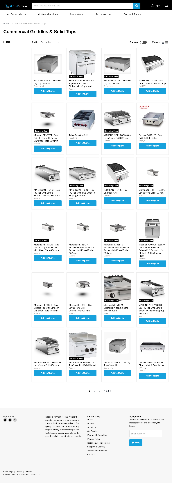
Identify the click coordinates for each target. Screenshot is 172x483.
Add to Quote (48, 91)
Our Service (92, 431)
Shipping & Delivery (96, 447)
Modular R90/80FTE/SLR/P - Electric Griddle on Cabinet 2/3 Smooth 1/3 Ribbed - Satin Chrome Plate (152, 250)
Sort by (35, 42)
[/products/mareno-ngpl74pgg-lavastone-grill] (48, 346)
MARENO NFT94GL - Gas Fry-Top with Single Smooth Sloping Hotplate (47, 193)
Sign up (136, 442)
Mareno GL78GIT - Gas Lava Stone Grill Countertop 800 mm (80, 308)
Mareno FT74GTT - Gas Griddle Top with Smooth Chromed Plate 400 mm (46, 308)
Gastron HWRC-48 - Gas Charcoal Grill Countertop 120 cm (152, 365)
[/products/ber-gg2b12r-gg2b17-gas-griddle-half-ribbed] (152, 119)
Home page (8, 472)
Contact (91, 454)
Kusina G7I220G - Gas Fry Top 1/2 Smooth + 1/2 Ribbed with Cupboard (81, 83)
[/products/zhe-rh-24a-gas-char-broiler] (82, 119)
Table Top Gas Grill (78, 135)
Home (6, 23)
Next (106, 391)
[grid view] (163, 42)
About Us (91, 427)
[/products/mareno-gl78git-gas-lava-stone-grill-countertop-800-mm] (82, 288)
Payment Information (97, 435)
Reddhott (73, 138)
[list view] (167, 42)
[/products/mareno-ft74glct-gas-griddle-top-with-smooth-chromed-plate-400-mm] (48, 288)
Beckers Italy (39, 86)
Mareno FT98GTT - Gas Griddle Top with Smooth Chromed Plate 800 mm (46, 138)
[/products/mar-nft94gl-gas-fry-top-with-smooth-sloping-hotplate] (48, 173)
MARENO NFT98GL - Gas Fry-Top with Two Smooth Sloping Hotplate (82, 193)
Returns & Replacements (98, 443)
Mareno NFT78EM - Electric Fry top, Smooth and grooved (116, 308)
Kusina (72, 89)
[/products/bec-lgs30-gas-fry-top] (117, 346)
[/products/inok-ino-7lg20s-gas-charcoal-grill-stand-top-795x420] (152, 64)
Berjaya (142, 141)
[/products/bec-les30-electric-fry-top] (48, 64)
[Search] (136, 6)
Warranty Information (97, 450)
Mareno (37, 143)
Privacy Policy (93, 439)
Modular (142, 259)
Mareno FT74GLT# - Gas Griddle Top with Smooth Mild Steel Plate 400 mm (46, 247)
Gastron (142, 371)
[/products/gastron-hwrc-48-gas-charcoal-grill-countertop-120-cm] (152, 346)
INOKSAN (142, 86)
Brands (90, 423)
